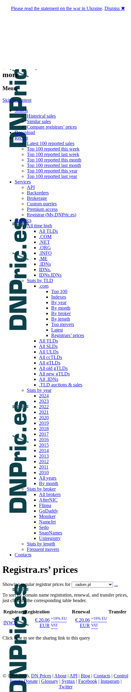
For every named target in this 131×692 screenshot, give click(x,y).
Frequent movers (43, 549)
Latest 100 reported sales (50, 143)
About (60, 675)
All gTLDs (49, 362)
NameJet (47, 521)
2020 (44, 417)
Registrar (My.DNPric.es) (51, 214)
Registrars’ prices (67, 335)
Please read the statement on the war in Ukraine (56, 8)
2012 (44, 461)
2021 (44, 412)
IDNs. (45, 269)
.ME (43, 258)
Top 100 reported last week (53, 154)
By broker (61, 313)
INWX (10, 622)
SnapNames (50, 532)
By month (60, 308)
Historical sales (41, 116)
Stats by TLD (40, 280)
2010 (44, 472)
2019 (44, 423)
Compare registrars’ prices (52, 127)
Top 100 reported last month (54, 165)
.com (43, 286)
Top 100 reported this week (53, 148)
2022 (44, 406)
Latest (57, 329)
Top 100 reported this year (52, 170)
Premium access (42, 209)
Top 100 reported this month (54, 159)
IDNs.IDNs (50, 275)
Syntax (68, 681)
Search (21, 110)
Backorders (38, 192)
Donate (31, 681)
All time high (39, 225)
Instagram (110, 681)
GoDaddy (48, 510)
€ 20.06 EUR (42, 622)
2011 (43, 467)
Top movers (62, 324)
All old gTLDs (53, 368)
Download (25, 132)
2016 (44, 439)
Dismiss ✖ (114, 8)
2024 (44, 395)
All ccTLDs (50, 357)
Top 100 (59, 291)
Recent (21, 137)
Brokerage (37, 198)
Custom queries (42, 203)
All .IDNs (48, 379)
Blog (85, 675)
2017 (44, 434)
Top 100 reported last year (52, 176)
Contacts (23, 554)
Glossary (49, 681)
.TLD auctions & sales (60, 384)
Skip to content (16, 100)
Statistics (23, 220)
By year (58, 302)
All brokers (50, 494)
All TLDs (48, 231)
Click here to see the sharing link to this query (46, 638)
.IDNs (45, 264)
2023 (44, 401)
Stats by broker (41, 488)
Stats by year (39, 390)
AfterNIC (48, 499)
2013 (44, 456)
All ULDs (48, 351)
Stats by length (41, 543)
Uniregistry (50, 538)
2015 (44, 445)
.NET (44, 242)
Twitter (66, 686)
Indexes (58, 297)
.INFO (45, 253)
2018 (44, 428)
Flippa (45, 505)
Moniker (47, 516)
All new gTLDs (54, 373)
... (116, 584)
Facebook (87, 681)
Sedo (44, 527)
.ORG (45, 247)
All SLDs (48, 346)
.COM (45, 236)
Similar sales (39, 121)
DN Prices (41, 675)
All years (47, 478)
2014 (44, 450)
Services (23, 181)
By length (60, 318)
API (31, 187)
